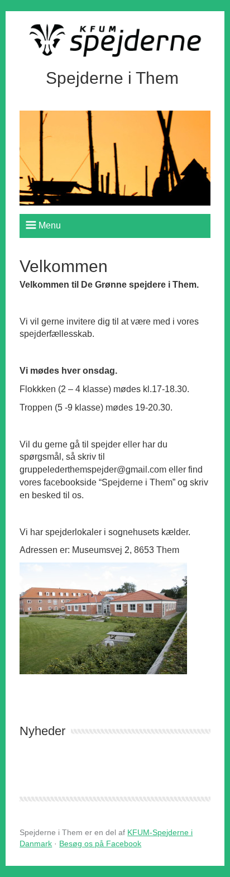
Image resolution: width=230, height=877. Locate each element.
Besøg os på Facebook (100, 843)
